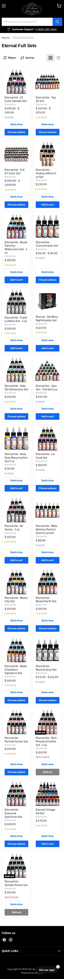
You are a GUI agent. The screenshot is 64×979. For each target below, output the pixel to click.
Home (5, 37)
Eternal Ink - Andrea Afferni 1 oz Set (46, 173)
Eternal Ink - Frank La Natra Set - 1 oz (16, 319)
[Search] (57, 22)
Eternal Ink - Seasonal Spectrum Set (13, 813)
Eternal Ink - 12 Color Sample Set (16, 99)
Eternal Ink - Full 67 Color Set (15, 171)
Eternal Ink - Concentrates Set (47, 244)
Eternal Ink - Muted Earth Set (46, 599)
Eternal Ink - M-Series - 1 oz (14, 527)
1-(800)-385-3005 (46, 29)
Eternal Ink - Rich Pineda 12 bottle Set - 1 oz (46, 741)
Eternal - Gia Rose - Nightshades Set (47, 318)
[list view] (58, 58)
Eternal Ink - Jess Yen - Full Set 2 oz (46, 387)
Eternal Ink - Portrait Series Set (16, 739)
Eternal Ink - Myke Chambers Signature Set (16, 670)
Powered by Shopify (32, 972)
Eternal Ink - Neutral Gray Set (46, 668)
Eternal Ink (10, 104)
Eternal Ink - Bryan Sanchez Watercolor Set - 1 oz (16, 247)
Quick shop (16, 124)
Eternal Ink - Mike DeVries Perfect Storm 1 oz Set (46, 529)
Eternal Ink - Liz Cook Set (45, 456)
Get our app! (47, 969)
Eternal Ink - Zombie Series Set (16, 883)
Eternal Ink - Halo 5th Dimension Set (16, 387)
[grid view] (50, 58)
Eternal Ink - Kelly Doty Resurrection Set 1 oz (16, 458)
